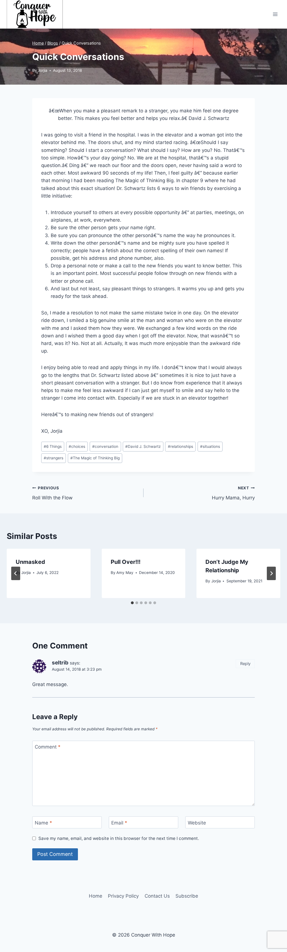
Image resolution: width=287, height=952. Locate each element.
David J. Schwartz (143, 446)
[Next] (271, 573)
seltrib (60, 662)
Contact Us (157, 896)
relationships (180, 446)
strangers (53, 458)
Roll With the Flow (52, 493)
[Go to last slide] (15, 573)
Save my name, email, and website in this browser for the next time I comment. (118, 838)
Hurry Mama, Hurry (233, 493)
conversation (105, 446)
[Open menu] (275, 14)
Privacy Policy (123, 896)
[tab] (132, 602)
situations (210, 446)
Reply (245, 663)
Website (197, 822)
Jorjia (42, 70)
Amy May (124, 572)
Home (95, 896)
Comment (48, 747)
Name (43, 822)
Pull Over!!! (125, 562)
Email (119, 822)
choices (77, 446)
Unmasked (30, 562)
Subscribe (186, 896)
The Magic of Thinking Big (95, 458)
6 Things (53, 446)
